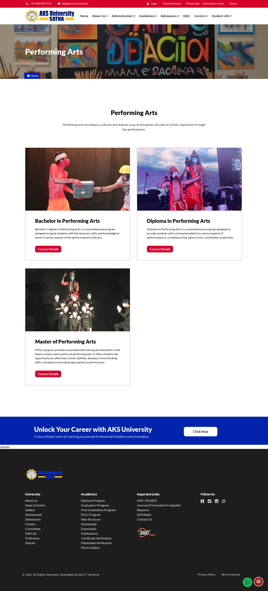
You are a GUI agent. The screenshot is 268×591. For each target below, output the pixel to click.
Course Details (48, 249)
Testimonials (33, 514)
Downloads (89, 529)
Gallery (30, 510)
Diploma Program (93, 500)
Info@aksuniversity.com (75, 3)
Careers (30, 524)
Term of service (230, 574)
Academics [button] (147, 16)
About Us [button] (99, 16)
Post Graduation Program (98, 510)
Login (153, 3)
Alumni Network (172, 3)
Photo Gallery (90, 547)
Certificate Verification (96, 538)
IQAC (186, 16)
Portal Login (193, 3)
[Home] (49, 16)
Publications (89, 533)
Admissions (33, 519)
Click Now (200, 431)
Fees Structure (90, 519)
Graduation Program (95, 505)
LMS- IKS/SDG (147, 500)
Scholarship (89, 524)
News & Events (35, 505)
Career (233, 3)
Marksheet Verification (96, 543)
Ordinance (32, 538)
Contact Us (144, 519)
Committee (32, 529)
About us (31, 500)
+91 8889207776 (40, 3)
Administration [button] (123, 16)
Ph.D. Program (91, 514)
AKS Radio (144, 514)
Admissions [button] (169, 16)
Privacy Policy (206, 574)
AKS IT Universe (89, 574)
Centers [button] (200, 16)
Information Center (213, 3)
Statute (30, 543)
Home (84, 16)
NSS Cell (30, 533)
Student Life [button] (221, 16)
